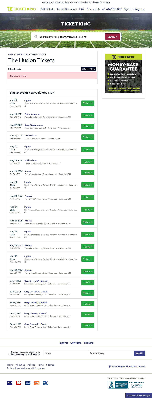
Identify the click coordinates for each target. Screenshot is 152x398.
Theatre (88, 342)
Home (10, 364)
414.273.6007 (114, 9)
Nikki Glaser (30, 135)
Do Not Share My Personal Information (26, 368)
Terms (41, 364)
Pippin (27, 100)
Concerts (75, 342)
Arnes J (28, 171)
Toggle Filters (89, 69)
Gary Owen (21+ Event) (35, 280)
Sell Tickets (47, 9)
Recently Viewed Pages (138, 395)
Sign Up (139, 353)
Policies (31, 364)
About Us (20, 364)
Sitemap (50, 364)
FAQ (81, 9)
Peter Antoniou (32, 114)
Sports (64, 342)
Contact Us (93, 9)
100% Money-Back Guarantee (128, 366)
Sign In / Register (134, 9)
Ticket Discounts (67, 9)
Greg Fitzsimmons (33, 124)
